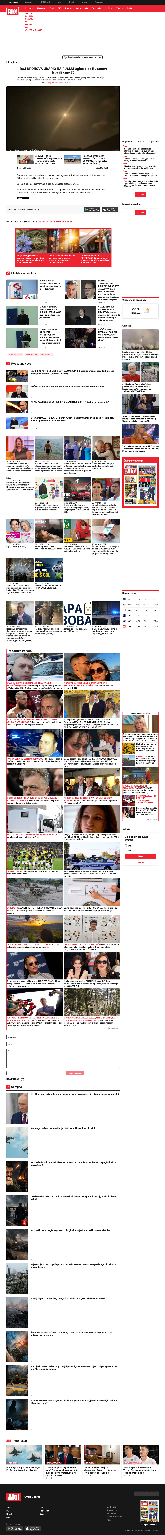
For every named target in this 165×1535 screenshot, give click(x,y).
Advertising (112, 1510)
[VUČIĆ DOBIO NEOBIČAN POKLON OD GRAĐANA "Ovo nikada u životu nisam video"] (80, 338)
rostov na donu (15, 354)
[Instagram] (141, 1494)
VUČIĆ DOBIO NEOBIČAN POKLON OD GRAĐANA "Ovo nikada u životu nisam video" (108, 334)
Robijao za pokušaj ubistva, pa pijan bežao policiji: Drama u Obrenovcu (141, 160)
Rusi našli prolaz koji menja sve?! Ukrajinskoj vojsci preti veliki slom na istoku (70, 1230)
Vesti (52, 8)
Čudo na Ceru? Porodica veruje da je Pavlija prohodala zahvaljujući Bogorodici (141, 175)
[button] (79, 82)
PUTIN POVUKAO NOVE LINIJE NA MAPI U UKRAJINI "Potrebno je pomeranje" (70, 402)
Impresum (111, 1513)
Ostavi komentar (74, 1073)
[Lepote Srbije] (45, 2)
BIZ (59, 8)
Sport (78, 8)
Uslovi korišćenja (114, 1516)
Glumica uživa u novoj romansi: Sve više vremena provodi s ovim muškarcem (140, 167)
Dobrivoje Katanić (51, 83)
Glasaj (140, 856)
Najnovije (29, 8)
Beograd (29, 25)
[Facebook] (136, 1494)
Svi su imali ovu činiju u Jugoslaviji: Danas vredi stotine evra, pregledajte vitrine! (100, 1470)
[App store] (110, 209)
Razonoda (96, 8)
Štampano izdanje (33, 30)
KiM (26, 27)
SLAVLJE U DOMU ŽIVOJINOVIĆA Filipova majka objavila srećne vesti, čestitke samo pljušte (48, 160)
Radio (129, 8)
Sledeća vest (102, 168)
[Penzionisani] (99, 2)
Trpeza (119, 8)
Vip (86, 8)
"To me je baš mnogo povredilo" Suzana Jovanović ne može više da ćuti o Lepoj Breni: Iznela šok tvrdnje (140, 448)
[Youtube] (151, 1494)
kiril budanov (46, 354)
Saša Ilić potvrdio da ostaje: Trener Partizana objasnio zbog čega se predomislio (139, 1470)
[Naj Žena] (59, 2)
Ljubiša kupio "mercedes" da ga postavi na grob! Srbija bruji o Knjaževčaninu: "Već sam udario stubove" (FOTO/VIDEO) (136, 388)
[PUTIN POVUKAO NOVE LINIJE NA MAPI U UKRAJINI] (17, 407)
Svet (27, 22)
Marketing (111, 1507)
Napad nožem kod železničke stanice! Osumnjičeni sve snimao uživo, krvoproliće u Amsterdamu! (140, 151)
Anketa (126, 829)
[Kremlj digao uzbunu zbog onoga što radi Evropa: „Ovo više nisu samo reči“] (17, 1312)
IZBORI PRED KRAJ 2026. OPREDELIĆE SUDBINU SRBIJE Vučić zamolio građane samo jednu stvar (50, 312)
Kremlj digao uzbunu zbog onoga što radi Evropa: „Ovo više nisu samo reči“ (69, 1298)
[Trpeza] (71, 2)
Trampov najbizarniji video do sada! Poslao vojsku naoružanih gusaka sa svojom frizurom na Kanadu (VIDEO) (61, 1471)
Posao (110, 1520)
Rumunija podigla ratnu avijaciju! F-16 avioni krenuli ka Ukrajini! (63, 1128)
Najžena (108, 8)
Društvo (29, 13)
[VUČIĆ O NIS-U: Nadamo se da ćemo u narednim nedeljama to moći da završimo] (22, 290)
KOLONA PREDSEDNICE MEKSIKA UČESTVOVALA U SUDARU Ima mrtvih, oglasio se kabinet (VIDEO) (96, 160)
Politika (29, 16)
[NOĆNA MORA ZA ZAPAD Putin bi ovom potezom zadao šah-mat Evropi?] (17, 391)
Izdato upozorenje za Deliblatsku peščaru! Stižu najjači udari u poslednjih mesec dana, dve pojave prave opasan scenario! (140, 355)
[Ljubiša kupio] (140, 372)
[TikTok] (146, 1494)
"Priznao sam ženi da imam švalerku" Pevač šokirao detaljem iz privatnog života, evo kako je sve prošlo (139, 418)
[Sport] (84, 2)
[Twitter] (156, 1494)
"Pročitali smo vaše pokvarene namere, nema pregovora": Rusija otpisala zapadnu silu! (75, 1094)
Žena (42, 1514)
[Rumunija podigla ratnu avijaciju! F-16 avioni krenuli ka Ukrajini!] (17, 1142)
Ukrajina (29, 19)
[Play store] (92, 209)
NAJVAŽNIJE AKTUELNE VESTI (54, 221)
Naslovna (41, 8)
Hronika (68, 8)
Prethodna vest (24, 168)
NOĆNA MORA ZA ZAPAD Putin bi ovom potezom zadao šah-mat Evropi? (67, 386)
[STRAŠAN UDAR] (17, 423)
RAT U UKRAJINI (31, 354)
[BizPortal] (28, 2)
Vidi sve (140, 194)
